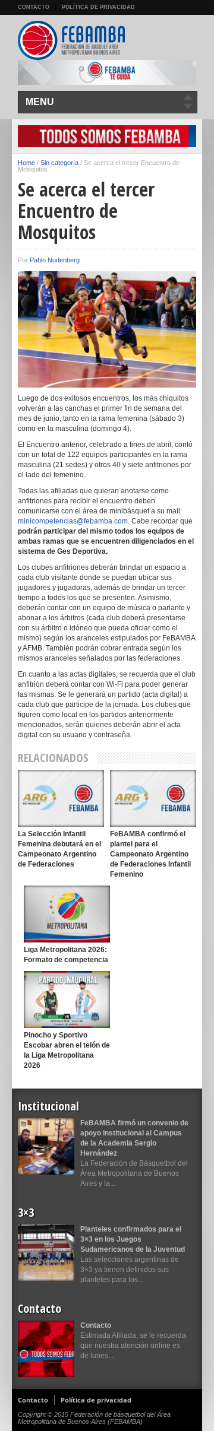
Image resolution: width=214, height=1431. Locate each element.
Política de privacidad (98, 7)
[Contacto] (46, 1349)
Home (26, 162)
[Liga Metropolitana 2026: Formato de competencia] (67, 914)
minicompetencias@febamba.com (73, 521)
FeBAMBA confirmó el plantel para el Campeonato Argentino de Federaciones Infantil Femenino (150, 854)
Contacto (33, 7)
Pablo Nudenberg (55, 260)
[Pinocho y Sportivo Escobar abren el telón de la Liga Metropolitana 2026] (67, 999)
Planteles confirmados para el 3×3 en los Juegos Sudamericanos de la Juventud (132, 1239)
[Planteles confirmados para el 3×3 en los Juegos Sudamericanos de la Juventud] (46, 1252)
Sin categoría (59, 162)
